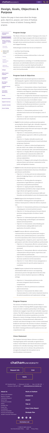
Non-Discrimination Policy (17, 428)
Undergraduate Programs (5, 33)
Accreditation (4, 409)
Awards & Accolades (6, 401)
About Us (4, 391)
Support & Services (6, 101)
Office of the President (6, 394)
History (2, 403)
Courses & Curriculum (5, 47)
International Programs (5, 78)
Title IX (27, 404)
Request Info (14, 370)
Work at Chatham (31, 391)
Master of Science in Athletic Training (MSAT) (6, 42)
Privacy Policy (34, 428)
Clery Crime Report (32, 408)
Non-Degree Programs (5, 82)
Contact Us (29, 396)
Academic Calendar (6, 105)
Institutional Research (6, 398)
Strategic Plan (4, 405)
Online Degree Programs (5, 74)
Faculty (4, 56)
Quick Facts (4, 400)
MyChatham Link (24, 422)
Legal (27, 428)
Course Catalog (5, 108)
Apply (24, 377)
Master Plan (4, 407)
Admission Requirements (6, 66)
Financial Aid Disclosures (7, 412)
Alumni (27, 400)
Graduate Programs (6, 37)
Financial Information (6, 410)
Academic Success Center (6, 87)
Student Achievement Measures (5, 61)
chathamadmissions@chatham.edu (32, 386)
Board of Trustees (5, 396)
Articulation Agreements (5, 91)
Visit (32, 370)
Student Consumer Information (8, 414)
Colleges (4, 69)
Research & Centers (6, 98)
